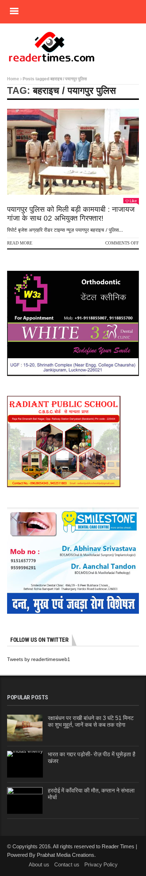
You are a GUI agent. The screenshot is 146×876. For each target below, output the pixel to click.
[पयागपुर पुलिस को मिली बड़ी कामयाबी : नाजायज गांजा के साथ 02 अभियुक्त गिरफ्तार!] (73, 152)
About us (39, 864)
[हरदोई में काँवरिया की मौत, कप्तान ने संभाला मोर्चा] (25, 800)
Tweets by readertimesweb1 (38, 659)
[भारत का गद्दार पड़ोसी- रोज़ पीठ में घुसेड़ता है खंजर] (25, 764)
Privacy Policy (101, 864)
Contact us (66, 864)
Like (133, 201)
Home (13, 78)
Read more (19, 243)
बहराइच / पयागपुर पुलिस (74, 90)
